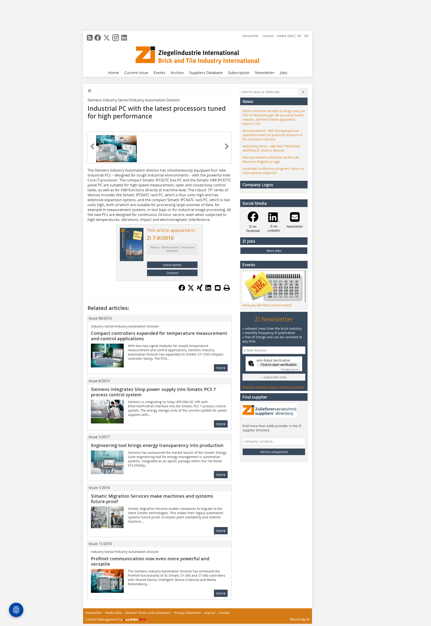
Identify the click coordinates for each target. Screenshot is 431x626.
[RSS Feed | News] (89, 37)
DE (299, 36)
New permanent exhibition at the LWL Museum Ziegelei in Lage (270, 159)
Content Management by (104, 619)
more (220, 367)
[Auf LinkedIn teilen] (208, 289)
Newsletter (251, 36)
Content (172, 273)
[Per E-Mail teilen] (217, 287)
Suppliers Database (206, 72)
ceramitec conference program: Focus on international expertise (273, 170)
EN (306, 36)
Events (159, 72)
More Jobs (273, 251)
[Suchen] (303, 91)
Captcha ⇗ (291, 369)
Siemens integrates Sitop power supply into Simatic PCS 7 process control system (153, 392)
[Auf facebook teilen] (181, 289)
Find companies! (275, 452)
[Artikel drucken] (226, 287)
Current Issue (136, 72)
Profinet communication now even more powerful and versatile (150, 561)
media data (285, 36)
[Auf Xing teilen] (199, 289)
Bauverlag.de (300, 619)
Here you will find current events (267, 305)
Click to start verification (279, 364)
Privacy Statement (187, 613)
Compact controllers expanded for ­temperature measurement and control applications (159, 336)
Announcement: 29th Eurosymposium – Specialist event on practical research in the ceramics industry (272, 135)
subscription (172, 265)
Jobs (283, 72)
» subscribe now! (274, 377)
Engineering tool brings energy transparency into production (157, 445)
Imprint (209, 613)
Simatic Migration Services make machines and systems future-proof (152, 498)
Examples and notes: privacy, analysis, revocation (273, 387)
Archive (177, 72)
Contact (268, 36)
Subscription (239, 72)
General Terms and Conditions (148, 613)
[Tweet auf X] (190, 289)
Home (113, 72)
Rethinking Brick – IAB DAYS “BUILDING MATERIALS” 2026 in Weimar (271, 148)
